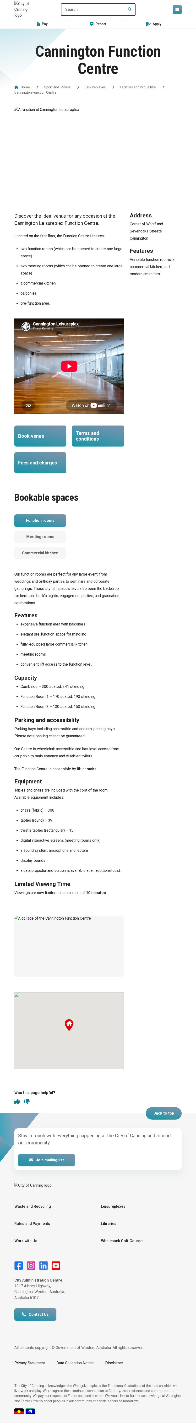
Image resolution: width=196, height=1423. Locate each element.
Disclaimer (114, 1363)
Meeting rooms (40, 536)
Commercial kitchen (40, 553)
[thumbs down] (27, 1102)
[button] (69, 1025)
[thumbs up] (17, 1102)
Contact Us (38, 1314)
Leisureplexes (95, 87)
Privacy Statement (29, 1363)
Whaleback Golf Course (121, 1241)
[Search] (128, 9)
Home (25, 87)
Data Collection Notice (75, 1363)
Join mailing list (49, 1160)
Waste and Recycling (32, 1206)
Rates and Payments (32, 1223)
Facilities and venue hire (138, 87)
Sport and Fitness (57, 87)
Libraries (108, 1223)
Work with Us (25, 1241)
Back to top (163, 1113)
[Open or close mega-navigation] (177, 9)
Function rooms (40, 520)
